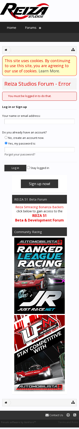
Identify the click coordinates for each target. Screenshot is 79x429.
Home (11, 27)
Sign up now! (39, 183)
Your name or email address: (21, 116)
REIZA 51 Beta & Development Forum (39, 218)
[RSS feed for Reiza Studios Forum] (75, 415)
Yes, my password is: (21, 143)
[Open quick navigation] (73, 49)
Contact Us (56, 415)
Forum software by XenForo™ (18, 422)
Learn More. (49, 70)
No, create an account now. (25, 138)
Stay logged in (39, 168)
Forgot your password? (20, 154)
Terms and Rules (68, 422)
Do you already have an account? (24, 132)
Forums (30, 27)
